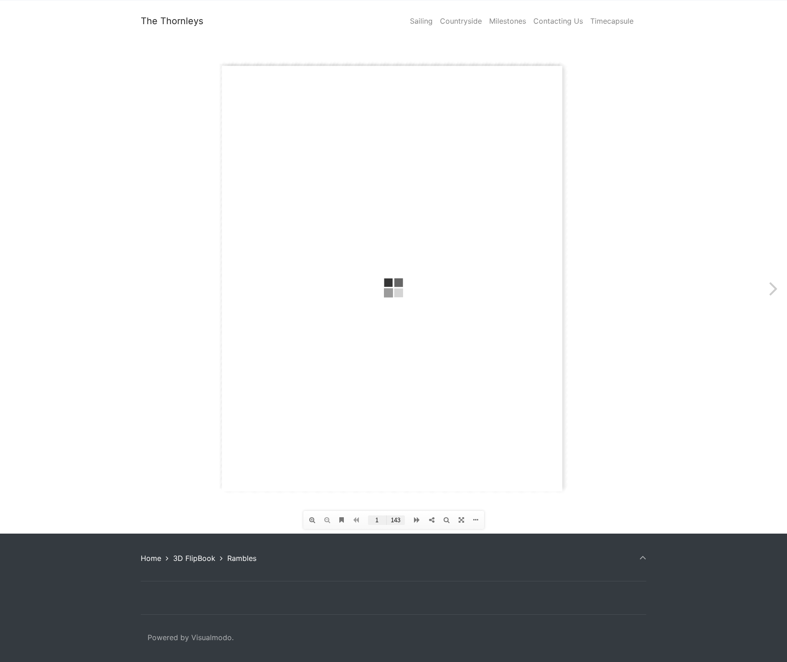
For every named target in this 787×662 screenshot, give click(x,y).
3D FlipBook (194, 558)
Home (151, 558)
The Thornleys (172, 20)
